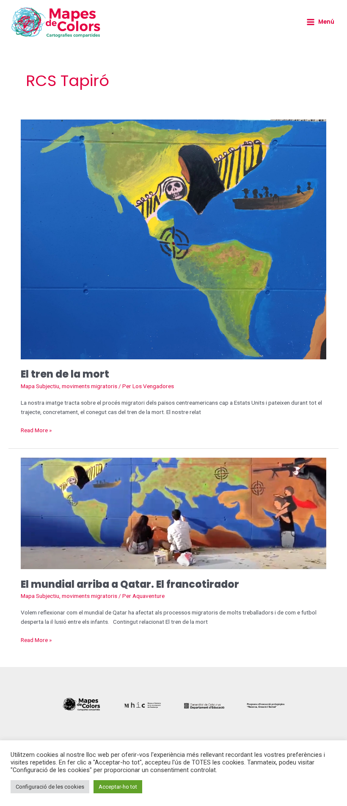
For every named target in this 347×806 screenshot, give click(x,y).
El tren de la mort (65, 374)
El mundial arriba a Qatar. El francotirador (130, 584)
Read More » (36, 429)
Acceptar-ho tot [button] (118, 787)
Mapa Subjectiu (40, 386)
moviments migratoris (89, 386)
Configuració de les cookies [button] (50, 787)
